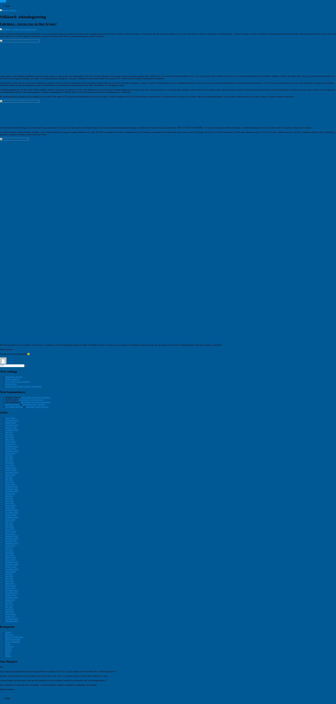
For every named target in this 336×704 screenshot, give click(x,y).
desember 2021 (11, 486)
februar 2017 (10, 614)
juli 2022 (9, 477)
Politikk (61, 363)
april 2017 (9, 609)
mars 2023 (9, 465)
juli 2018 (9, 574)
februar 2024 (10, 442)
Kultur (8, 644)
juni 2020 (9, 522)
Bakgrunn (44, 363)
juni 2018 (9, 576)
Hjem (7, 6)
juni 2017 (9, 605)
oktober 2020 (10, 515)
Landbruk (53, 363)
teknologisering (96, 363)
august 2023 (10, 453)
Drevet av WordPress (23, 703)
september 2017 (11, 597)
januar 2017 (10, 616)
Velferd (8, 656)
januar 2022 (10, 484)
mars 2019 (9, 555)
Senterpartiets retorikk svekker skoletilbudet (23, 386)
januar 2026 (10, 418)
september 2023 (11, 451)
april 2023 (9, 463)
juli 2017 (9, 602)
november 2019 (11, 538)
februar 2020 (10, 531)
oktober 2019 (10, 541)
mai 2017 (9, 607)
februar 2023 (10, 468)
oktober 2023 (10, 449)
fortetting (68, 363)
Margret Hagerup (14, 363)
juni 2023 (9, 458)
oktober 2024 (10, 427)
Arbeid (8, 632)
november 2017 (11, 593)
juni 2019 (9, 550)
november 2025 (11, 420)
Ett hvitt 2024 (11, 384)
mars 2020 (9, 529)
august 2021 (10, 494)
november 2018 (11, 564)
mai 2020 (9, 524)
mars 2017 (9, 612)
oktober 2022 (10, 470)
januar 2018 (10, 588)
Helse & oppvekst (12, 639)
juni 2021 (9, 496)
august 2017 (10, 600)
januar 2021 (10, 508)
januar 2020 (10, 534)
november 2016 (11, 621)
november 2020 (11, 512)
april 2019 (9, 553)
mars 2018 (9, 583)
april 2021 (9, 501)
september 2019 (11, 543)
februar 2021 (10, 505)
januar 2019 (10, 560)
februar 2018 (10, 586)
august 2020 (10, 519)
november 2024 (11, 425)
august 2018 (10, 571)
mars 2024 (9, 439)
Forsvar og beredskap (14, 637)
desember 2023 (11, 446)
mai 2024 (9, 434)
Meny (3, 1)
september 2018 (11, 569)
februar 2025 (10, 423)
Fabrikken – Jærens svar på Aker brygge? (28, 24)
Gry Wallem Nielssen (14, 407)
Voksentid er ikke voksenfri (33, 404)
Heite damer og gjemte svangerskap (36, 397)
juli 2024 (9, 432)
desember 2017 (11, 590)
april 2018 (9, 581)
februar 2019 (10, 557)
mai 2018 (9, 579)
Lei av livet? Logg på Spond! (17, 382)
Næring (8, 649)
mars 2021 (9, 503)
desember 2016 (11, 619)
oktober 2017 (10, 595)
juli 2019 (9, 548)
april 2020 (9, 527)
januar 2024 (10, 444)
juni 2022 (9, 479)
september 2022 (11, 472)
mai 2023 (9, 460)
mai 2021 (9, 498)
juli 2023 (9, 456)
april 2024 (9, 437)
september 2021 (11, 491)
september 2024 (11, 430)
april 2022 (9, 482)
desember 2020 (11, 510)
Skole (7, 653)
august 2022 (10, 475)
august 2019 (10, 545)
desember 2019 (11, 536)
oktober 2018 (10, 567)
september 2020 (11, 517)
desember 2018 (11, 562)
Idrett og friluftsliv (12, 642)
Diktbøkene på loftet (14, 377)
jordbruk (76, 363)
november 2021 (11, 489)
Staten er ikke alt (12, 379)
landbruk (85, 363)
